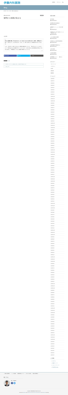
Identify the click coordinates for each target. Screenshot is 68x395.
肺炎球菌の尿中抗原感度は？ (55, 23)
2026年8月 (52, 78)
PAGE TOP (65, 382)
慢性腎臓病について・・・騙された (56, 56)
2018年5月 (52, 299)
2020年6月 (52, 243)
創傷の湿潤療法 (35, 373)
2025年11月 (53, 98)
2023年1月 (52, 174)
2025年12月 (53, 96)
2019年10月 (53, 261)
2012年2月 (52, 346)
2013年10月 (53, 312)
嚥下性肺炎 (52, 19)
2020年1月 (52, 254)
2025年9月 (52, 103)
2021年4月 (52, 221)
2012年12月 (53, 334)
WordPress (24, 392)
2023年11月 (53, 152)
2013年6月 (52, 321)
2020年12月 (53, 230)
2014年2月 (52, 303)
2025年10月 (53, 100)
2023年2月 (52, 172)
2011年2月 (52, 352)
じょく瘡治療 (13, 373)
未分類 (42, 15)
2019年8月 (52, 265)
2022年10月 (53, 181)
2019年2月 (52, 279)
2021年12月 (53, 203)
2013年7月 (52, 319)
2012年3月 (52, 343)
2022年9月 (52, 183)
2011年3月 (52, 350)
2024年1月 (52, 147)
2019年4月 (52, 274)
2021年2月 (52, 225)
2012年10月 (53, 339)
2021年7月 (52, 214)
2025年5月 (52, 112)
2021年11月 (53, 205)
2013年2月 (52, 330)
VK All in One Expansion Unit (37, 392)
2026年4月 (52, 87)
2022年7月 (52, 187)
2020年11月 (53, 232)
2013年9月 (52, 314)
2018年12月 (53, 283)
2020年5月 (52, 245)
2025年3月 (52, 116)
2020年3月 (52, 250)
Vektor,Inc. (43, 392)
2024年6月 (52, 136)
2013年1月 (52, 332)
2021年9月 (52, 210)
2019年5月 (52, 272)
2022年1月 (52, 201)
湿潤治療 (52, 70)
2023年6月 (52, 163)
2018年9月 (52, 290)
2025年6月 (52, 109)
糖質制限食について (21, 373)
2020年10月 (53, 234)
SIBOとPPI (7, 66)
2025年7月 (52, 107)
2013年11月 (53, 310)
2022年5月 (52, 192)
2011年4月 (52, 348)
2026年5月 (52, 85)
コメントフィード (55, 365)
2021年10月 (53, 207)
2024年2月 (52, 145)
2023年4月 (52, 167)
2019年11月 (53, 259)
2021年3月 (52, 223)
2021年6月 (52, 216)
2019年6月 (52, 270)
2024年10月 (53, 127)
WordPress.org (55, 367)
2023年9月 (52, 156)
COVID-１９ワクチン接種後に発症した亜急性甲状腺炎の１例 (16, 64)
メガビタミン (53, 66)
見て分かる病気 (28, 373)
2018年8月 (52, 292)
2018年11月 (53, 285)
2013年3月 (52, 328)
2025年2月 (52, 118)
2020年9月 (52, 236)
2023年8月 (52, 158)
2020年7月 (52, 241)
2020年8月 (52, 239)
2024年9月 (52, 129)
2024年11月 (53, 125)
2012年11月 (53, 337)
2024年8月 (52, 132)
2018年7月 (52, 294)
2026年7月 (52, 80)
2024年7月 (52, 134)
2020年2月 (52, 252)
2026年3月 (52, 89)
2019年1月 (52, 281)
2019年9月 (52, 263)
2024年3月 (52, 143)
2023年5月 (52, 165)
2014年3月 (52, 301)
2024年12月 (53, 123)
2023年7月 (52, 161)
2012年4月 (52, 341)
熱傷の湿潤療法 (7, 373)
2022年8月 (52, 185)
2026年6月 (52, 83)
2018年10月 (53, 288)
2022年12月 (53, 176)
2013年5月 (52, 323)
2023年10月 (53, 154)
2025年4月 (52, 114)
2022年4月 (52, 194)
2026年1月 (52, 94)
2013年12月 (53, 308)
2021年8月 (52, 212)
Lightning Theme (29, 392)
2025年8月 (52, 105)
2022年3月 (52, 196)
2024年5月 (52, 138)
